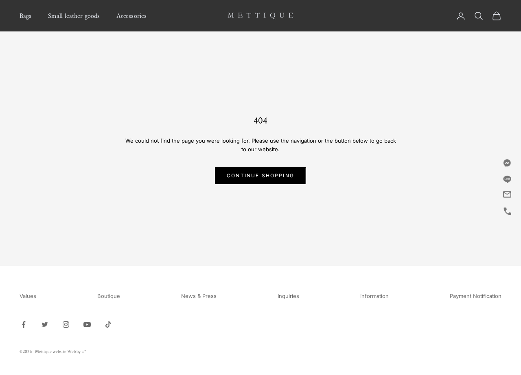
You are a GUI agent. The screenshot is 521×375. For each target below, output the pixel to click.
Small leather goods (74, 16)
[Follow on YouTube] (87, 324)
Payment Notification (475, 296)
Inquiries (288, 296)
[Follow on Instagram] (66, 324)
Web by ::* (76, 352)
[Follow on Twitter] (45, 324)
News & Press (199, 296)
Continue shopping (260, 175)
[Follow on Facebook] (24, 324)
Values (28, 296)
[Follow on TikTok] (108, 324)
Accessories (131, 16)
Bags (26, 16)
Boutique (108, 296)
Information (374, 296)
